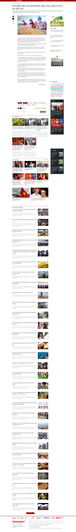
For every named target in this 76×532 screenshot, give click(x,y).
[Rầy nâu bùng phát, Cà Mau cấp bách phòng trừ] (43, 295)
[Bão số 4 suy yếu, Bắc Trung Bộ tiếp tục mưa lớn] (61, 161)
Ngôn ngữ (46, 521)
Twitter (13, 19)
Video (54, 100)
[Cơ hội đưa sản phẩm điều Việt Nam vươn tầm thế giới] (18, 122)
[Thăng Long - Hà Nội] (59, 0)
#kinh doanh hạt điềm (42, 102)
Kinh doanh (18, 3)
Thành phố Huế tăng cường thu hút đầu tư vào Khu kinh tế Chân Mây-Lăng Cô (24, 353)
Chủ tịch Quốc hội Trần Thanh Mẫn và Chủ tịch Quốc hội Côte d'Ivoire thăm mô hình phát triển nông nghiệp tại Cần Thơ (24, 251)
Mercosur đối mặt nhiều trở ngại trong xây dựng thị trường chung (23, 504)
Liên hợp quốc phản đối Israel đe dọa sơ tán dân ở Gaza (54, 153)
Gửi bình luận (43, 111)
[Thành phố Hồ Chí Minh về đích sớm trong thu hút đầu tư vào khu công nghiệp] (43, 212)
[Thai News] (28, 518)
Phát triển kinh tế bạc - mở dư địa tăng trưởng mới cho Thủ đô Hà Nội (24, 333)
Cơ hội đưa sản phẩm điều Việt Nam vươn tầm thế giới (18, 127)
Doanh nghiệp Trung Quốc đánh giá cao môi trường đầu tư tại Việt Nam (24, 283)
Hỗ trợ (43, 521)
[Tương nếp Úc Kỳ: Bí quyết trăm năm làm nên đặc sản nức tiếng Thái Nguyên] (43, 232)
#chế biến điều (35, 102)
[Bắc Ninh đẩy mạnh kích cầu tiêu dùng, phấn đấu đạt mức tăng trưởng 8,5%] (43, 375)
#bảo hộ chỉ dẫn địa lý (21, 104)
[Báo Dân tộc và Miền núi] (13, 518)
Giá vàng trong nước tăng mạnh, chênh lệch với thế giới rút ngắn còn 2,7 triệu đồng (24, 464)
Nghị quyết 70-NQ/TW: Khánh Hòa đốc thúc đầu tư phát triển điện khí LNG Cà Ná (24, 423)
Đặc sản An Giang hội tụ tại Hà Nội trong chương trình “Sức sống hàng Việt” (24, 262)
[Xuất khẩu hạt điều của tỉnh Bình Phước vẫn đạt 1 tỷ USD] (30, 122)
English (47, 0)
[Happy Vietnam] (33, 518)
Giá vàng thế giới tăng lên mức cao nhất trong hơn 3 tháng (23, 383)
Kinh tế (13, 3)
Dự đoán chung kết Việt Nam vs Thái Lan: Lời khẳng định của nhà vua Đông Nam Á (57, 130)
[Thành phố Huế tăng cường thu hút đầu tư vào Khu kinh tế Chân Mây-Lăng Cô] (43, 355)
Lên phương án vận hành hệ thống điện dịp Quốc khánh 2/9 (24, 220)
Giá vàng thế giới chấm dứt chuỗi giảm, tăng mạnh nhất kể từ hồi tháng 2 (57, 41)
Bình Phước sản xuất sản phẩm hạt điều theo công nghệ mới (41, 128)
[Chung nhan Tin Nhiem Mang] (59, 523)
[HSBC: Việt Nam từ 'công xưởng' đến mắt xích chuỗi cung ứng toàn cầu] (43, 274)
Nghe (54, 156)
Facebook (13, 16)
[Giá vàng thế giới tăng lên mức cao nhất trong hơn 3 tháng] (43, 385)
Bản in (13, 21)
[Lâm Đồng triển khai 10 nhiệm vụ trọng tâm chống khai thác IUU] (43, 304)
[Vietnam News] (46, 518)
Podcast (54, 150)
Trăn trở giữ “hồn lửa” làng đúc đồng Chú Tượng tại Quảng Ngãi (23, 473)
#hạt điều (30, 102)
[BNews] (18, 518)
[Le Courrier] (52, 518)
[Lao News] (25, 518)
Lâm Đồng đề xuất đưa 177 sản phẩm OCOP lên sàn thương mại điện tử (17, 148)
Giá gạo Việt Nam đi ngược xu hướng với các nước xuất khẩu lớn (57, 46)
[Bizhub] (22, 518)
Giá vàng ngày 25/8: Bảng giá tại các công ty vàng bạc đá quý (24, 343)
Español (53, 0)
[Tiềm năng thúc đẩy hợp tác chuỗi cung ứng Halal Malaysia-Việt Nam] (43, 435)
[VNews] (63, 518)
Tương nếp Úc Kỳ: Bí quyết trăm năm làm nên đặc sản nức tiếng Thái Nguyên (23, 230)
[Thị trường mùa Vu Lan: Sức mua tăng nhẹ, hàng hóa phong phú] (43, 415)
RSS (40, 521)
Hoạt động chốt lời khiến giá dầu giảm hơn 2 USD (22, 363)
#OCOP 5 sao (25, 102)
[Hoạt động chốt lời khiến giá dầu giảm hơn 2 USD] (43, 365)
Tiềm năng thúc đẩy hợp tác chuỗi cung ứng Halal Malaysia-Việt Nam (23, 433)
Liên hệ (61, 521)
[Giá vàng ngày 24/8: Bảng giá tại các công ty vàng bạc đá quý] (43, 486)
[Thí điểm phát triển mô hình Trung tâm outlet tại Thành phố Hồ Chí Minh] (43, 242)
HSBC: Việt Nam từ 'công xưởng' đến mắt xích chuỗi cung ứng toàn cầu (23, 272)
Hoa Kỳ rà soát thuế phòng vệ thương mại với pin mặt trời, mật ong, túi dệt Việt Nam (23, 393)
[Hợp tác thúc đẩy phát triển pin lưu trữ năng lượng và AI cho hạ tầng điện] (43, 315)
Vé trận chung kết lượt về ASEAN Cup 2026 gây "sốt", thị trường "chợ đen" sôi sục (57, 113)
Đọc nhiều (54, 28)
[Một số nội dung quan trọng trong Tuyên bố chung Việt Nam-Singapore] (57, 87)
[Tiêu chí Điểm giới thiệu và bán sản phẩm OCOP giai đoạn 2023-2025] (30, 141)
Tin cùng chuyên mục (18, 207)
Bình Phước (28, 104)
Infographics (55, 81)
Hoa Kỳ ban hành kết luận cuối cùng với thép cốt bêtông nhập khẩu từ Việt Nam (57, 31)
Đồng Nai (34, 104)
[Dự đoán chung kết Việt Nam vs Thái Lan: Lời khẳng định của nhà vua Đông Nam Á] (57, 123)
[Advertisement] (32, 93)
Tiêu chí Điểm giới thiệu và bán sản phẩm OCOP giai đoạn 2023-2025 (29, 148)
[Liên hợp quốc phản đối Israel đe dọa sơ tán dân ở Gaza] (61, 154)
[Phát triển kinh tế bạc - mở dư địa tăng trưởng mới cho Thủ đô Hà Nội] (43, 335)
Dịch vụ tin (53, 521)
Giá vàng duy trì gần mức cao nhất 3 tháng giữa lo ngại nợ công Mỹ (24, 494)
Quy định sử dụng (36, 521)
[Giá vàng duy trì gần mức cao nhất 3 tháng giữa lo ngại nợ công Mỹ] (43, 496)
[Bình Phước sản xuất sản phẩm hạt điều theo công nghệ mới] (30, 55)
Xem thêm (30, 513)
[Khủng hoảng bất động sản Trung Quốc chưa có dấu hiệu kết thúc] (43, 445)
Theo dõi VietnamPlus (38, 108)
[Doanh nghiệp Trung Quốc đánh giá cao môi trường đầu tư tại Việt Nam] (43, 285)
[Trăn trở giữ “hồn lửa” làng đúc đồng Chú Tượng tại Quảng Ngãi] (43, 475)
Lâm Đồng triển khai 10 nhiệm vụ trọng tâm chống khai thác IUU (24, 302)
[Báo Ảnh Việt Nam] (58, 518)
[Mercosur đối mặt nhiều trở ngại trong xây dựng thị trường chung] (43, 506)
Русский (57, 0)
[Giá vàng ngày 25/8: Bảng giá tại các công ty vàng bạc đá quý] (43, 345)
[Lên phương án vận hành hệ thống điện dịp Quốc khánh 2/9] (43, 222)
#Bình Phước (20, 102)
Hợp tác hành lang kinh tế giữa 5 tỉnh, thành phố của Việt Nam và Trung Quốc (24, 454)
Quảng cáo (57, 521)
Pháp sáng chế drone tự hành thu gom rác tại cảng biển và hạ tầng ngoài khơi (54, 169)
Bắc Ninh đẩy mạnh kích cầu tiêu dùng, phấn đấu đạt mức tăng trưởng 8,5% (23, 373)
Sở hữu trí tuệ (31, 521)
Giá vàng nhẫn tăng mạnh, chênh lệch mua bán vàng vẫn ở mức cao (24, 323)
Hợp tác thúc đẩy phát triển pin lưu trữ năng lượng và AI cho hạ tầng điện (24, 313)
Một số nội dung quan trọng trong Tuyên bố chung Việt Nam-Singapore (57, 94)
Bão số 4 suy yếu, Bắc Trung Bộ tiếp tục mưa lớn (54, 160)
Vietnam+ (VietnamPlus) (19, 0)
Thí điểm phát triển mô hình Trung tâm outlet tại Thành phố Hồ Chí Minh (24, 240)
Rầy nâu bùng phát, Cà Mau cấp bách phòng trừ (22, 292)
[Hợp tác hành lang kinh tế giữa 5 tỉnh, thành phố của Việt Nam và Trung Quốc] (43, 456)
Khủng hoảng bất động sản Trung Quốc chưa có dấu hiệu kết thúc (24, 443)
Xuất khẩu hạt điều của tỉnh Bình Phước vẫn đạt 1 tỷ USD (30, 127)
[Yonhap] (39, 518)
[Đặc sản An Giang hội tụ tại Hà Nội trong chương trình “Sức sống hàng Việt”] (43, 264)
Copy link (13, 23)
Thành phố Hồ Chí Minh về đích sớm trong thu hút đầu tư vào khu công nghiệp (24, 210)
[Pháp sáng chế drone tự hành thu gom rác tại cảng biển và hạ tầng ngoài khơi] (61, 169)
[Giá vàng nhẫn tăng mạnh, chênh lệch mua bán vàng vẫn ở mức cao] (43, 325)
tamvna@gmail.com (49, 524)
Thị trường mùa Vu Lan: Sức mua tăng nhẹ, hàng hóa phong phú (23, 413)
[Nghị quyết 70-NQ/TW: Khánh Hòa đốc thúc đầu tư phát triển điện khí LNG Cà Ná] (43, 425)
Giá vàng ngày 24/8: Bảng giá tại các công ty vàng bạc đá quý (24, 484)
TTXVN (50, 521)
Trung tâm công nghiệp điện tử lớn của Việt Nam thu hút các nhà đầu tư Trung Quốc (24, 403)
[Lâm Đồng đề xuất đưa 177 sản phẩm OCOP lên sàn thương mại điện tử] (18, 141)
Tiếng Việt (44, 0)
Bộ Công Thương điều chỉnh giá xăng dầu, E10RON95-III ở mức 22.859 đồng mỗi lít (56, 36)
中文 (55, 0)
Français (50, 0)
